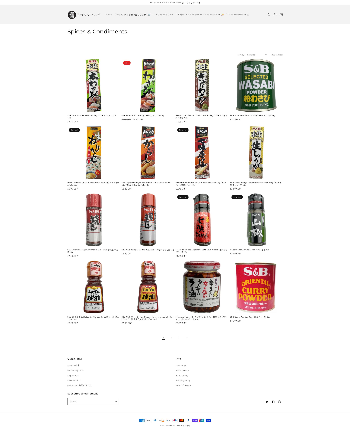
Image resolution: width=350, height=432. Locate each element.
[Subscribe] (116, 401)
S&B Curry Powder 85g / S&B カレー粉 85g (250, 317)
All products (73, 375)
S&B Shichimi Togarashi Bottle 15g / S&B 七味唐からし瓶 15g (93, 251)
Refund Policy (182, 375)
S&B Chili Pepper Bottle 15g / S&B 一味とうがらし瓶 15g (148, 250)
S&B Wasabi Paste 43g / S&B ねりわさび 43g (143, 115)
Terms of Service (183, 385)
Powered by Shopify (183, 426)
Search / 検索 (73, 365)
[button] (134, 15)
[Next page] (186, 337)
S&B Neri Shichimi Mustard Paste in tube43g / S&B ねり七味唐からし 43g (201, 183)
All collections (74, 380)
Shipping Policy (183, 380)
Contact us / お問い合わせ (79, 385)
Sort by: (240, 54)
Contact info (181, 365)
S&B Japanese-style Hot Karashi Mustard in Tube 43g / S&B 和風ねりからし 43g (146, 183)
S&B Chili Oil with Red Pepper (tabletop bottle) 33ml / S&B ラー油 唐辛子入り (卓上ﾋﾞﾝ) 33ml (147, 318)
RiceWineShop (171, 426)
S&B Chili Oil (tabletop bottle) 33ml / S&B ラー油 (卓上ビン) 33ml (93, 318)
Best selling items (75, 370)
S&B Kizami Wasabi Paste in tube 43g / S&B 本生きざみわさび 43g (201, 116)
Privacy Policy (182, 370)
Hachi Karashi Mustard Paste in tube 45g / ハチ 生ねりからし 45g (93, 183)
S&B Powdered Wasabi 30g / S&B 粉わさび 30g (252, 115)
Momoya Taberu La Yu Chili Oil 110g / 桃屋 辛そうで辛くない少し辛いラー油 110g (201, 318)
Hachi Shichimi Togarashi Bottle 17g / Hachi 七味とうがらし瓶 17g (201, 251)
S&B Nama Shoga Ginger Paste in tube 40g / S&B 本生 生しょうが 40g (256, 183)
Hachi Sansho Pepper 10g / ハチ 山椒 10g (249, 250)
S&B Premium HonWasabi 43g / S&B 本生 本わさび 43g (91, 116)
